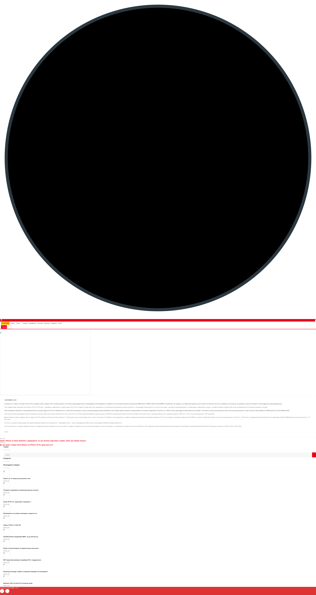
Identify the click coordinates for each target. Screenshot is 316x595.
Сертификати (32, 323)
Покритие (54, 323)
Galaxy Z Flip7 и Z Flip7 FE (12, 525)
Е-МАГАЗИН (5, 323)
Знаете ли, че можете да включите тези (16, 478)
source (6, 432)
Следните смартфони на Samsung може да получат (21, 490)
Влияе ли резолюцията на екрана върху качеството (21, 548)
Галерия (25, 323)
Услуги (18, 323)
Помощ (4, 327)
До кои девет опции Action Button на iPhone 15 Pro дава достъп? (26, 445)
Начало (13, 323)
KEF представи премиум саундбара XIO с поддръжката (22, 560)
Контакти (47, 323)
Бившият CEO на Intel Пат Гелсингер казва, (18, 583)
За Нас (60, 323)
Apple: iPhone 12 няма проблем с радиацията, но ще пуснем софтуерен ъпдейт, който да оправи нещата (43, 441)
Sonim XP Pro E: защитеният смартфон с (17, 502)
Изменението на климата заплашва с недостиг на (20, 513)
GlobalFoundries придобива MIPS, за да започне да (20, 536)
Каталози (40, 323)
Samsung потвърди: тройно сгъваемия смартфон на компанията (25, 571)
